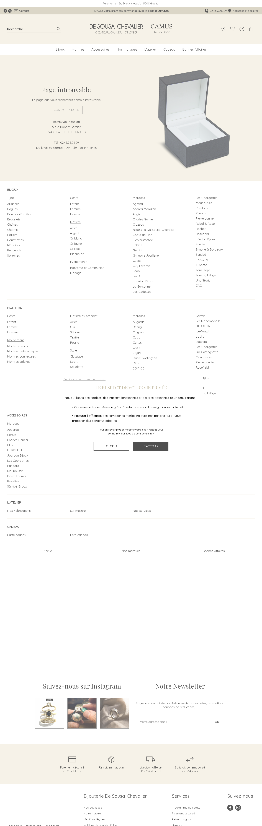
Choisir (111, 446)
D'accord (150, 446)
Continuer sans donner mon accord (84, 379)
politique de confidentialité (136, 433)
